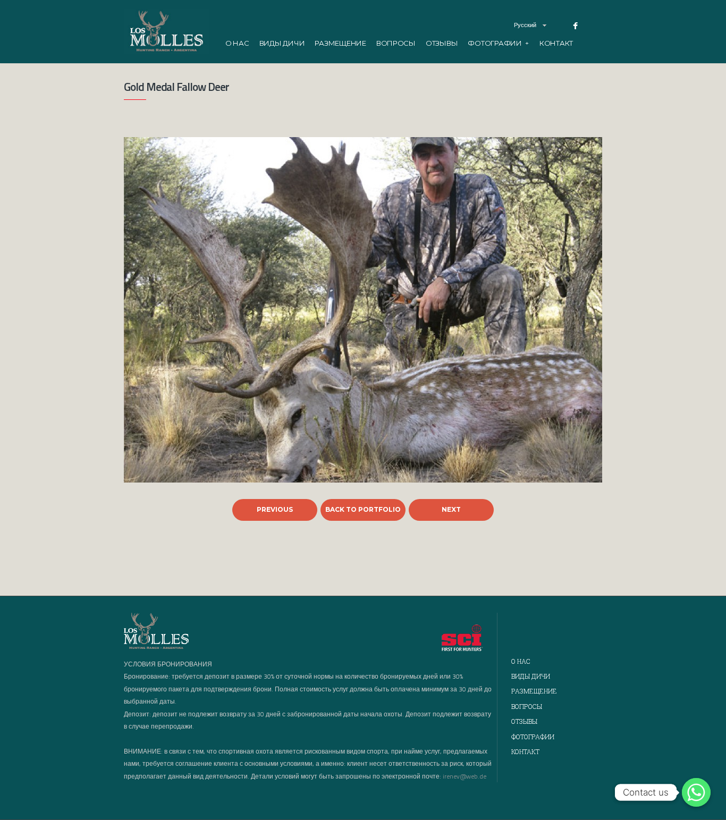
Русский (525, 25)
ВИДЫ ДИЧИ (282, 43)
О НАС (237, 43)
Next (451, 509)
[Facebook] (575, 26)
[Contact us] (696, 792)
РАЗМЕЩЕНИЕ (340, 43)
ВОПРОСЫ (396, 43)
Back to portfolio (363, 509)
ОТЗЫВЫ (442, 43)
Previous (275, 509)
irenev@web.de (464, 776)
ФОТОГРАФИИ (498, 43)
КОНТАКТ (556, 43)
